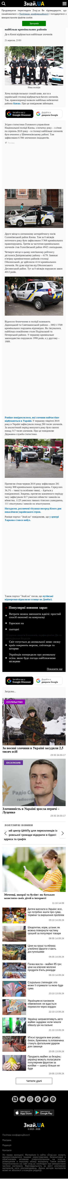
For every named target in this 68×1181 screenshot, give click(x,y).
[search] (3, 3)
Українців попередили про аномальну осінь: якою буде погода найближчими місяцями (32, 658)
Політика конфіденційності (16, 1135)
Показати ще (54, 668)
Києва (16, 103)
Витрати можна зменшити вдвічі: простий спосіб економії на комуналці (35, 615)
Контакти (7, 1150)
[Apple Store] (24, 1113)
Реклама (6, 1140)
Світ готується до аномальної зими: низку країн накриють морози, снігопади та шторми (34, 645)
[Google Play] (44, 1113)
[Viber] (30, 1099)
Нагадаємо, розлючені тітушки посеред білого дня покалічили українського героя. (33, 510)
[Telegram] (22, 1099)
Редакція (6, 1145)
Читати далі (34, 1081)
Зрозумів (34, 23)
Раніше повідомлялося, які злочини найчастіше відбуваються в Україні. (32, 419)
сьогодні (14, 629)
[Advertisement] (34, 379)
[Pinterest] (53, 1099)
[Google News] (38, 1099)
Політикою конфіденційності (33, 14)
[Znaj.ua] (34, 3)
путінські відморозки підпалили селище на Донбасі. (29, 597)
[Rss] (15, 1099)
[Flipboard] (45, 1099)
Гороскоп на (16, 623)
